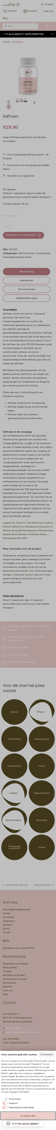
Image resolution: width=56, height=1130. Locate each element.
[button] (23, 1123)
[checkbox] (10, 1099)
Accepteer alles (28, 1116)
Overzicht (48, 1054)
